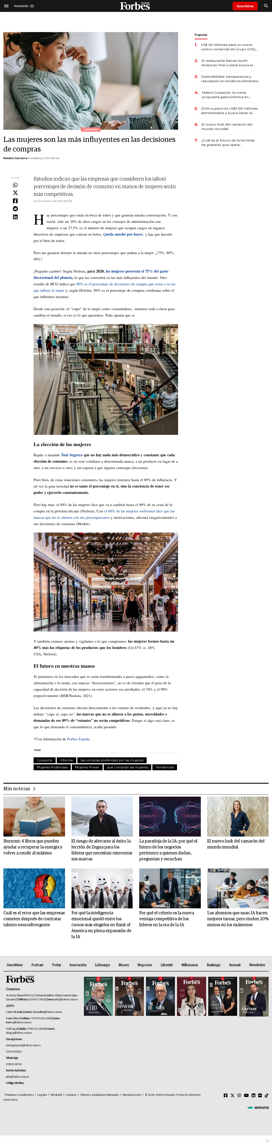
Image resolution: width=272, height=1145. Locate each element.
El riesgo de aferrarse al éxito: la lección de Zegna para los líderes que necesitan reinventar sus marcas (102, 850)
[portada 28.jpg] (191, 997)
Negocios (144, 965)
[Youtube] (246, 1096)
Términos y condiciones (19, 1095)
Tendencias (165, 767)
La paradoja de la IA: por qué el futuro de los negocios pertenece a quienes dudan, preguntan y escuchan (168, 850)
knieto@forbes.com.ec (19, 1022)
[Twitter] (15, 193)
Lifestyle (167, 965)
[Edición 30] (129, 997)
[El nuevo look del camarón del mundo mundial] (238, 817)
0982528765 (14, 1064)
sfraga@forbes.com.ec (19, 1033)
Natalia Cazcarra (15, 158)
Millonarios (189, 965)
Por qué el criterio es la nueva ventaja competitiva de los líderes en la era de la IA (166, 919)
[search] (266, 6)
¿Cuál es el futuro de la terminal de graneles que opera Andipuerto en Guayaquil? (228, 142)
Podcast (37, 965)
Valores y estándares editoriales (99, 1095)
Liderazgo (102, 965)
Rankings (214, 965)
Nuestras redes (132, 1095)
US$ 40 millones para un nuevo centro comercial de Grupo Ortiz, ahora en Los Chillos (228, 47)
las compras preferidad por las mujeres (112, 760)
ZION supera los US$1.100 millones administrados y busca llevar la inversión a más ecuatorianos (229, 110)
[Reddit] (15, 209)
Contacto (71, 1095)
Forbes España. (79, 738)
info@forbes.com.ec (66, 999)
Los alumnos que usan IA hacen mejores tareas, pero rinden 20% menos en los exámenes (238, 919)
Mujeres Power (87, 767)
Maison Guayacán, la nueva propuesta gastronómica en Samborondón (225, 94)
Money (124, 965)
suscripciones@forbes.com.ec (23, 1045)
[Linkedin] (15, 217)
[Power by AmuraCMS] (258, 1107)
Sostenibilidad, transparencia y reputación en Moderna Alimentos (229, 79)
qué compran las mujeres (127, 767)
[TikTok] (267, 1096)
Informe (66, 760)
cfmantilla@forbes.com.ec (47, 1012)
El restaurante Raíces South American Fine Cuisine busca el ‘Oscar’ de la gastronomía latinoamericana (227, 63)
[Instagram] (239, 1096)
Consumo (44, 760)
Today (56, 965)
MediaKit (56, 1095)
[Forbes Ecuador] (136, 6)
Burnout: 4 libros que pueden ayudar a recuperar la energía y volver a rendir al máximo (32, 847)
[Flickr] (260, 1096)
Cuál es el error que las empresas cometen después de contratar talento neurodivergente (34, 919)
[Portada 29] (160, 997)
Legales (42, 1095)
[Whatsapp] (15, 185)
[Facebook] (15, 201)
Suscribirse (245, 6)
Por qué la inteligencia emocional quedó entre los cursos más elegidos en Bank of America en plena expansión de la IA (101, 925)
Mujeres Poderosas (52, 767)
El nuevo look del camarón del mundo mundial (227, 126)
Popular (201, 35)
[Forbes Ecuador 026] (253, 997)
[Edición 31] (98, 997)
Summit (235, 965)
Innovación (77, 965)
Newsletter (257, 965)
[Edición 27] (222, 997)
